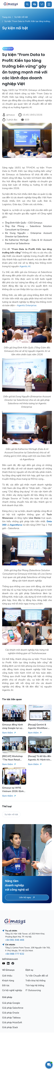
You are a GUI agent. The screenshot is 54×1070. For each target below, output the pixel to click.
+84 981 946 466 (14, 940)
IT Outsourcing (33, 990)
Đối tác (5, 985)
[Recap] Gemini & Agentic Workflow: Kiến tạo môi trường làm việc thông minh (38, 726)
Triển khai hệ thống (35, 980)
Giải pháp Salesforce (12, 1007)
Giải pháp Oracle (10, 1012)
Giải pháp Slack (10, 1027)
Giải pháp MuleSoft (12, 1022)
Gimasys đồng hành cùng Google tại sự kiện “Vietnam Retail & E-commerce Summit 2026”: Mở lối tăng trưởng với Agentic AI (13, 726)
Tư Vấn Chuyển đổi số (36, 975)
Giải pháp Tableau (11, 1017)
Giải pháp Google (11, 1003)
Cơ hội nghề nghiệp (12, 990)
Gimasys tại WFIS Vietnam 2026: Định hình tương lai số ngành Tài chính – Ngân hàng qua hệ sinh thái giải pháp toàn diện (13, 789)
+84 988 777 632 (14, 953)
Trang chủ (6, 17)
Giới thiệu (7, 975)
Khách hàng (8, 980)
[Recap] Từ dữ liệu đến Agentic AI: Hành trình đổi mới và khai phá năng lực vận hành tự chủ (39, 758)
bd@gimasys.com (10, 958)
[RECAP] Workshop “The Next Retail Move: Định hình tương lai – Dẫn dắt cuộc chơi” (14, 758)
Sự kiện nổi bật (21, 17)
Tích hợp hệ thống (34, 985)
